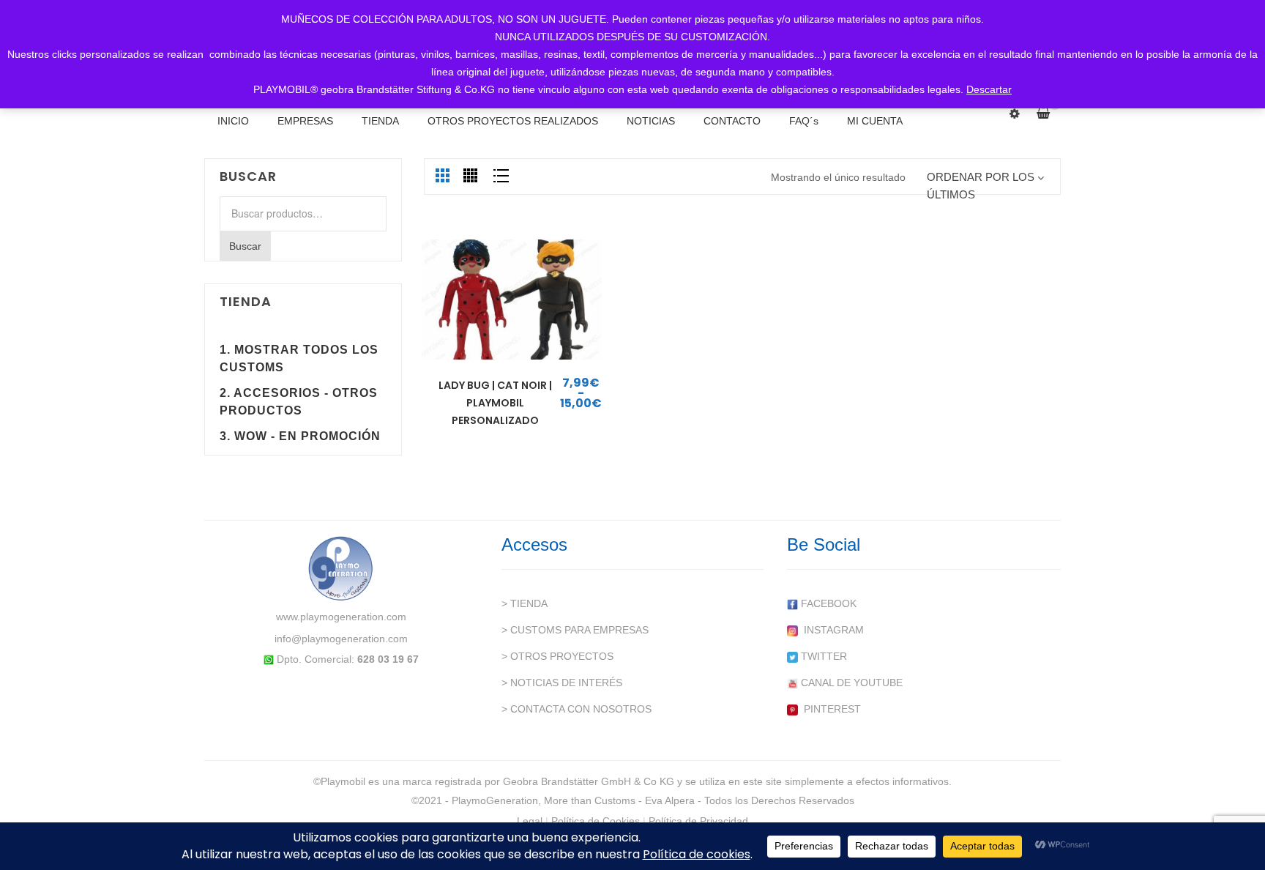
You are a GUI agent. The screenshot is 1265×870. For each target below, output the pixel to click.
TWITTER (822, 656)
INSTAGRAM (831, 630)
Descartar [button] (989, 89)
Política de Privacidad (698, 821)
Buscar (245, 246)
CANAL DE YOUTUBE (850, 682)
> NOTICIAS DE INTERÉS (561, 682)
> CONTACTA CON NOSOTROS (576, 709)
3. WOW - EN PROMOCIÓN (300, 436)
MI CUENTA (875, 121)
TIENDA (380, 121)
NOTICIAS (651, 121)
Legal (529, 821)
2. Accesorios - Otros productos (299, 402)
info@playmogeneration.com (341, 638)
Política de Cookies (595, 821)
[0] (1049, 113)
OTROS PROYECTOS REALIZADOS (513, 121)
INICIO (233, 121)
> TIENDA (524, 603)
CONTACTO (732, 121)
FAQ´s (803, 121)
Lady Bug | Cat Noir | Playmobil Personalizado (495, 403)
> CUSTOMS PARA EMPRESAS (575, 630)
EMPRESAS (305, 121)
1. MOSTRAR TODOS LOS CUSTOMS (299, 358)
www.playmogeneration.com (341, 616)
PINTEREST (829, 709)
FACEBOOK (827, 603)
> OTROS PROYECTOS (557, 656)
